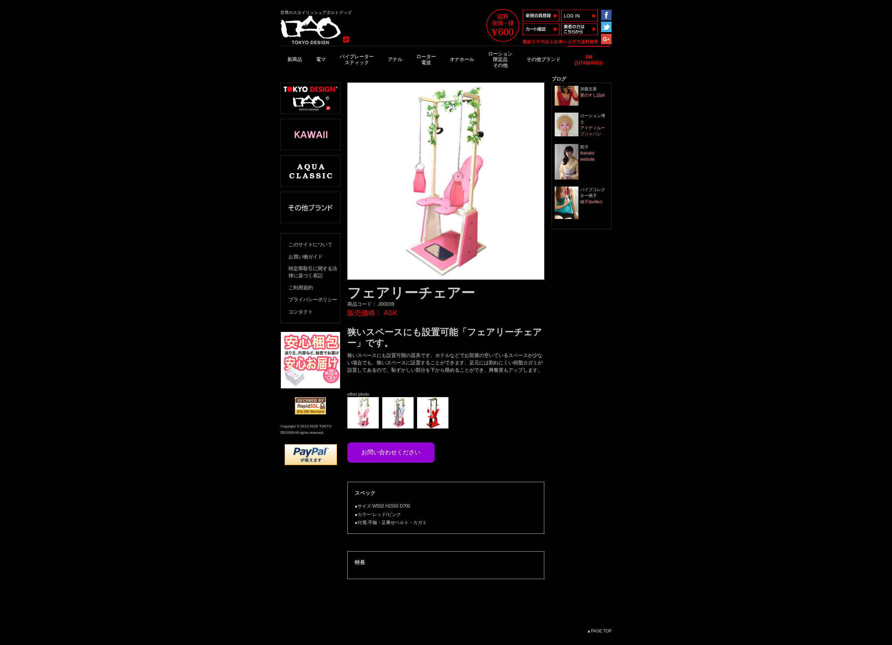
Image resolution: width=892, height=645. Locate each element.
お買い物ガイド (306, 256)
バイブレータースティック (357, 59)
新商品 (294, 59)
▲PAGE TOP (599, 631)
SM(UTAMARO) (589, 60)
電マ (321, 59)
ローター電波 (426, 59)
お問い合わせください (391, 452)
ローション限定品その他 (500, 59)
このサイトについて (310, 244)
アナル (395, 59)
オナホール (462, 59)
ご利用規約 (301, 287)
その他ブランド (543, 59)
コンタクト (301, 311)
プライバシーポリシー (313, 299)
